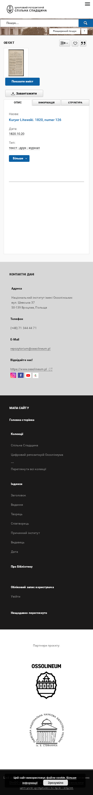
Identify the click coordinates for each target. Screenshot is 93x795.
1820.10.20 (16, 134)
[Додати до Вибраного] (75, 43)
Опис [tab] (18, 102)
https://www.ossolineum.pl (29, 369)
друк (22, 148)
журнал (34, 148)
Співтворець (20, 523)
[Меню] (87, 4)
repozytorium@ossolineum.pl (30, 348)
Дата (14, 552)
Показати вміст (22, 81)
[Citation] (83, 43)
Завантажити (26, 93)
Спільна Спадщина (24, 445)
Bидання (17, 504)
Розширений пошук (64, 31)
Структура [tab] (75, 102)
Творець (17, 514)
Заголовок (18, 495)
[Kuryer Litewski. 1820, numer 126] (16, 62)
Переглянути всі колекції (28, 469)
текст (13, 148)
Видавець (18, 542)
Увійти (16, 596)
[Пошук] (86, 23)
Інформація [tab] (46, 102)
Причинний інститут (25, 533)
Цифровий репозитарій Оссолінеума (37, 455)
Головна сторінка (21, 420)
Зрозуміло (55, 782)
